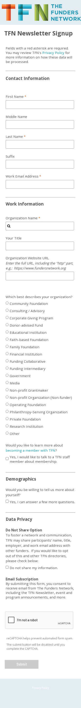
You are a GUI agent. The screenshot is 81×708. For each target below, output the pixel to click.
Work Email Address (22, 176)
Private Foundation (25, 419)
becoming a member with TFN (30, 450)
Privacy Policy (53, 52)
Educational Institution (28, 332)
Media (15, 383)
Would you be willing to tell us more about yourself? (40, 492)
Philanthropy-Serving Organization (39, 412)
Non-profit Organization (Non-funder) (41, 397)
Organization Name (22, 218)
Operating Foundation (28, 404)
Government (20, 376)
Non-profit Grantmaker (29, 390)
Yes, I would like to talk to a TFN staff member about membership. (40, 459)
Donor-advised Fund (26, 325)
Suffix (10, 156)
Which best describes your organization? (39, 296)
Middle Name (16, 116)
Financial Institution (26, 354)
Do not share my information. (34, 567)
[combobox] (40, 226)
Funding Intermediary (27, 368)
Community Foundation (29, 303)
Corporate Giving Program (31, 318)
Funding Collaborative (27, 361)
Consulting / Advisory (27, 310)
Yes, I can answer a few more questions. (42, 502)
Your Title (14, 238)
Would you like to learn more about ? (34, 448)
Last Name (14, 136)
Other (15, 433)
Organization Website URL (39, 263)
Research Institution (26, 426)
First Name (15, 96)
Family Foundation (24, 347)
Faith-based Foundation (29, 339)
